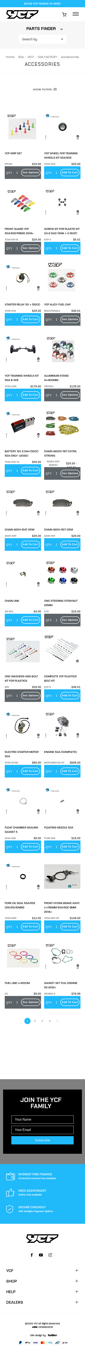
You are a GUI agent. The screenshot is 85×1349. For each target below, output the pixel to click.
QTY (9, 173)
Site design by (38, 1335)
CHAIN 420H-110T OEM (58, 529)
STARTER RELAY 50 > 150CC (22, 304)
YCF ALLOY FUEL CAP (57, 304)
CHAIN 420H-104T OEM (19, 529)
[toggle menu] (76, 14)
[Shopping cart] (64, 14)
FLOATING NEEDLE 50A (58, 827)
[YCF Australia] (23, 14)
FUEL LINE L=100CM (17, 983)
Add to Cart (70, 172)
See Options (30, 172)
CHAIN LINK (12, 601)
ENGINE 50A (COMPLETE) (60, 752)
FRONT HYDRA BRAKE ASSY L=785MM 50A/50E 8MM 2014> (62, 907)
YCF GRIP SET (13, 153)
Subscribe (42, 1140)
